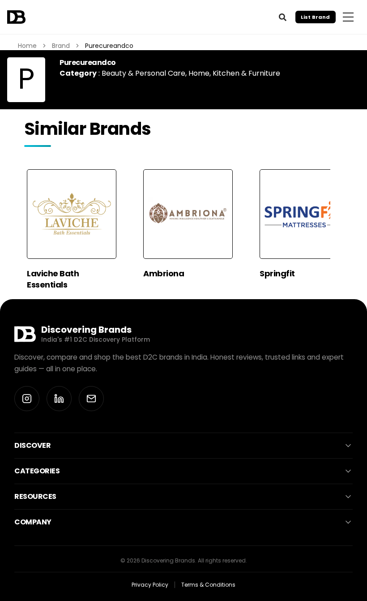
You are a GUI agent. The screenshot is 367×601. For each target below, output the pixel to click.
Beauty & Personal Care (143, 73)
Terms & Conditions (208, 584)
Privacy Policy (150, 584)
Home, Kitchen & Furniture (234, 73)
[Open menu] (348, 17)
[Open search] (282, 17)
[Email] (91, 398)
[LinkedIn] (59, 398)
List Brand (315, 17)
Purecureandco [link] (109, 45)
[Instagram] (26, 398)
